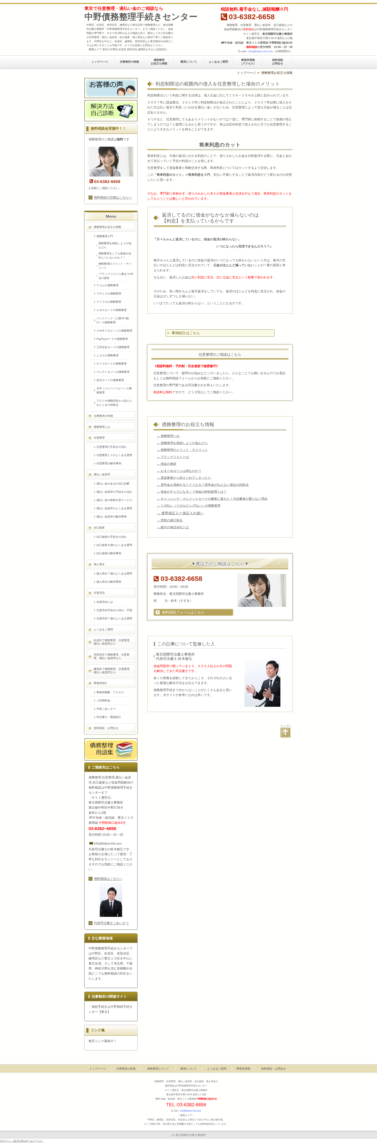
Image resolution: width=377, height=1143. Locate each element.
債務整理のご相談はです (109, 139)
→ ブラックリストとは (173, 457)
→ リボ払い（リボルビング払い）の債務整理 (188, 505)
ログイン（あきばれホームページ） (22, 1140)
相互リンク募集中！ (103, 1041)
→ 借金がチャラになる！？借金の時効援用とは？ (192, 491)
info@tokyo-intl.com (260, 51)
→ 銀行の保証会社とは (173, 527)
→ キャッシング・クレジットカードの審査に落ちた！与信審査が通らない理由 (212, 498)
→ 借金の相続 (166, 463)
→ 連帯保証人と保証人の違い (180, 513)
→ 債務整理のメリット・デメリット (182, 450)
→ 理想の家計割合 (170, 520)
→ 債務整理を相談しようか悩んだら (182, 443)
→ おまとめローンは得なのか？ (179, 471)
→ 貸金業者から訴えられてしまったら (184, 477)
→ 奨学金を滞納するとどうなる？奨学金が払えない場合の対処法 (203, 484)
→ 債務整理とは (168, 436)
